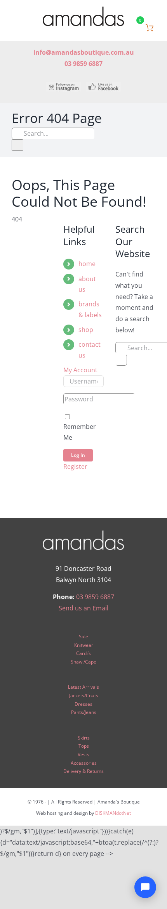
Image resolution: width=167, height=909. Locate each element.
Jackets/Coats (83, 695)
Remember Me (79, 431)
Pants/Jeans (83, 712)
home (87, 263)
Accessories (84, 763)
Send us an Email (83, 608)
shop (85, 329)
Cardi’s (83, 653)
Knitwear (83, 645)
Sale (83, 636)
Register (75, 466)
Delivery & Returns (83, 771)
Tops (83, 746)
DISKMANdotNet (113, 813)
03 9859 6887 (95, 597)
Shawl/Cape (83, 661)
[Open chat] (145, 887)
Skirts (84, 737)
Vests (83, 754)
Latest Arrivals (83, 687)
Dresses (83, 704)
